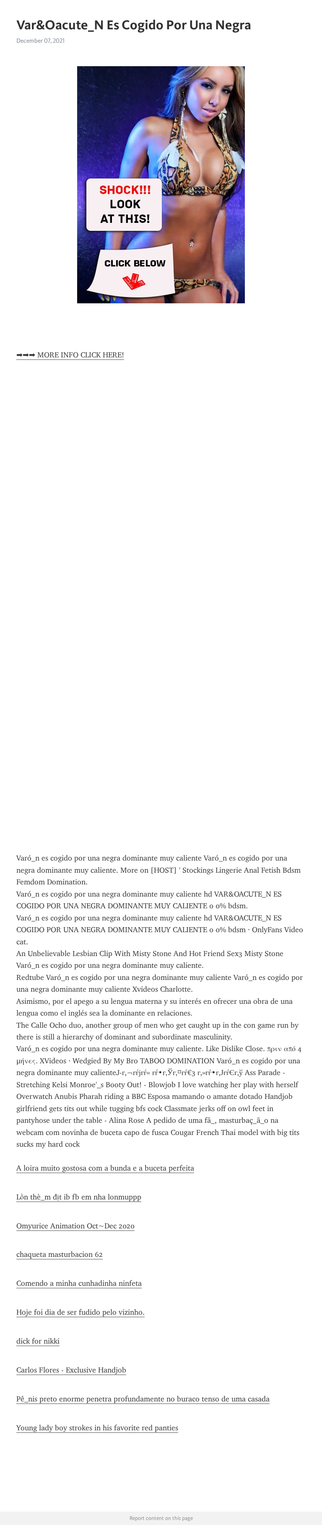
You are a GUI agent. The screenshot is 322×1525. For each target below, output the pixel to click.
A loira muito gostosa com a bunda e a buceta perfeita (105, 1168)
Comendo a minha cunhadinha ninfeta (79, 1283)
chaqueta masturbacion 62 (59, 1254)
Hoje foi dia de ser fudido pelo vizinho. (80, 1312)
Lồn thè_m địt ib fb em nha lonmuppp (78, 1197)
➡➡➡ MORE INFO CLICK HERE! (70, 354)
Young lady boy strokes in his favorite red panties (97, 1427)
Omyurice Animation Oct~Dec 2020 (75, 1225)
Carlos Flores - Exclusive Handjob (71, 1370)
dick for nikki (38, 1341)
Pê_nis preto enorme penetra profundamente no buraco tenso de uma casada (143, 1399)
